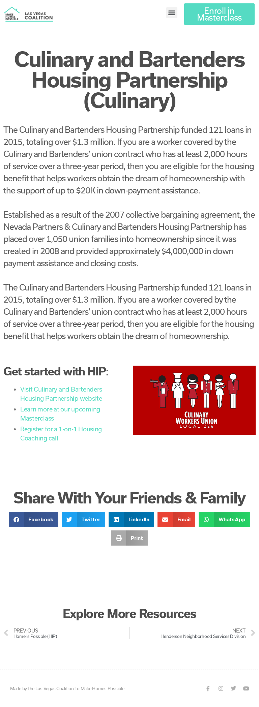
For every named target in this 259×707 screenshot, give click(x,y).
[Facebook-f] (208, 688)
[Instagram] (221, 688)
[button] (171, 12)
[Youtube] (246, 688)
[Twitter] (233, 688)
